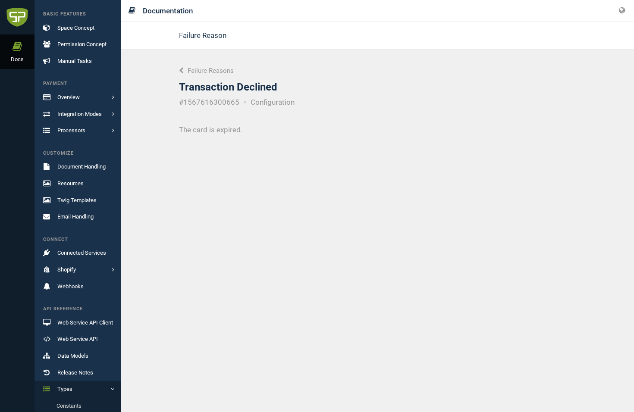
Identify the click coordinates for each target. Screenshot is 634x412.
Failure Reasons (210, 71)
